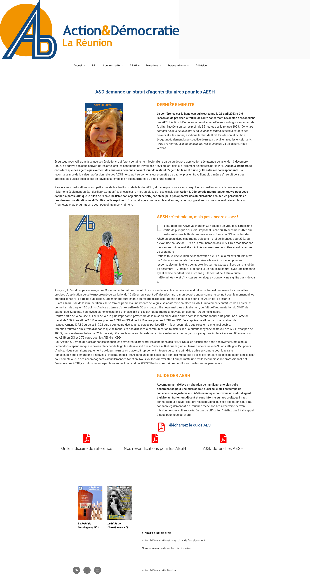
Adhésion (201, 65)
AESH (133, 65)
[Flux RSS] (76, 570)
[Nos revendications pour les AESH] (155, 438)
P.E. (94, 65)
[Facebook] (87, 570)
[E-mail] (97, 570)
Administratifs (111, 65)
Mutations (152, 65)
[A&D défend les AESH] (223, 438)
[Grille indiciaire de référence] (86, 438)
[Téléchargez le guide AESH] (161, 427)
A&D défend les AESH (223, 448)
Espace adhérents (178, 65)
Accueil (78, 65)
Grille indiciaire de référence (86, 448)
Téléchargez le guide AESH (190, 425)
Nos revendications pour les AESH (155, 448)
